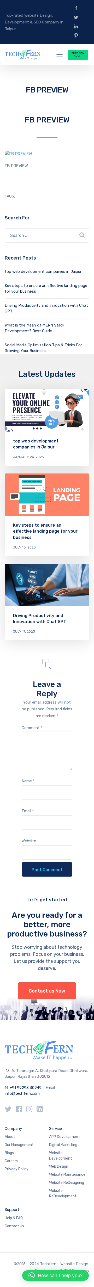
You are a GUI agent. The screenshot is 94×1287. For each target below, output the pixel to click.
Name (28, 781)
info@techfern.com (22, 1093)
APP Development (64, 1137)
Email (28, 811)
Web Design (58, 1166)
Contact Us (14, 1226)
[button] (55, 1275)
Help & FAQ (14, 1218)
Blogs (9, 1153)
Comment (32, 727)
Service (55, 1128)
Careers (11, 1161)
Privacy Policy (16, 1169)
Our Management (19, 1145)
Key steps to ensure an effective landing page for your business (45, 531)
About (10, 1137)
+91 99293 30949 (26, 1087)
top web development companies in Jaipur (43, 271)
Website (29, 841)
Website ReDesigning (66, 1182)
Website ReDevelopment (63, 1193)
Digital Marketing (63, 1145)
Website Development (60, 1156)
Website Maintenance (67, 1174)
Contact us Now (47, 991)
